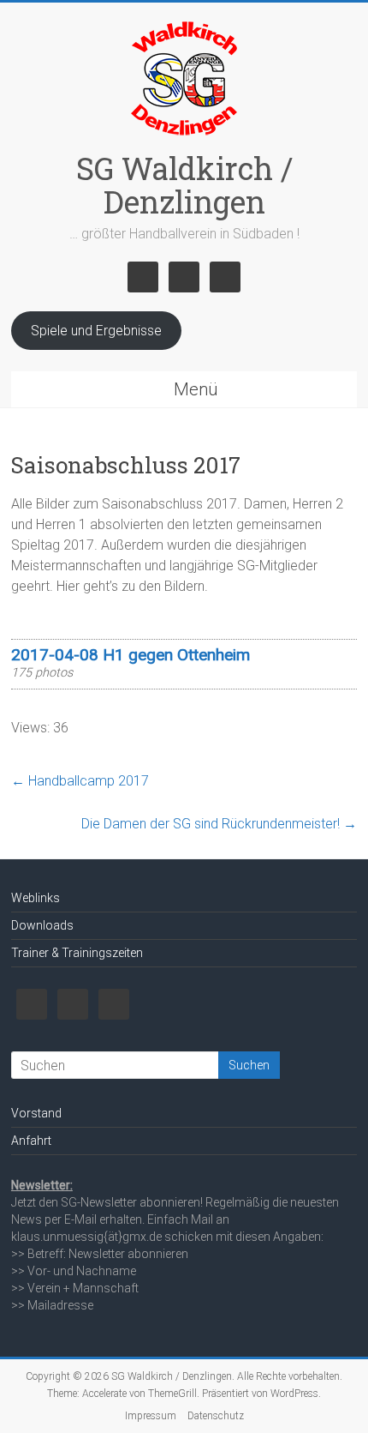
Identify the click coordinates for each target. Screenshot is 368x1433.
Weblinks (35, 898)
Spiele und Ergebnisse (96, 330)
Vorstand (36, 1113)
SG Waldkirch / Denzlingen (184, 185)
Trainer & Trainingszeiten (77, 953)
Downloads (42, 925)
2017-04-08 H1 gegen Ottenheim (130, 655)
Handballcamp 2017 (80, 781)
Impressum (150, 1416)
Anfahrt (31, 1140)
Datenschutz (215, 1416)
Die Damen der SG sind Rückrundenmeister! (219, 824)
